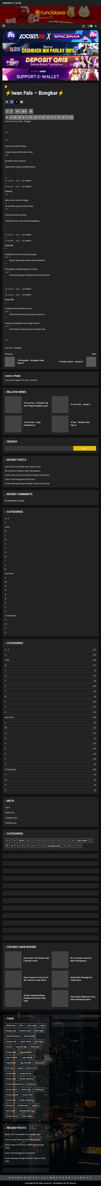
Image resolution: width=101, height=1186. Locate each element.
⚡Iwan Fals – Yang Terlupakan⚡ (13, 424)
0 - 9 (8, 840)
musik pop (39, 1089)
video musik (27, 1116)
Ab (7, 117)
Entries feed (9, 812)
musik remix (27, 1095)
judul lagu (39, 1041)
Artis (21, 1025)
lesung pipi (39, 1063)
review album (12, 1116)
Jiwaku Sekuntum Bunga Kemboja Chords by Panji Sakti (27, 483)
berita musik (25, 1031)
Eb (48, 117)
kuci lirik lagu (21, 1047)
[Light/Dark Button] (89, 26)
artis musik (32, 1025)
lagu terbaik (28, 1057)
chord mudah (29, 1036)
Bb (19, 117)
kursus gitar (11, 1052)
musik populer (12, 1095)
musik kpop (26, 1089)
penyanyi (10, 1105)
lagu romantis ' (12, 1057)
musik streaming (26, 1100)
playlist (35, 1105)
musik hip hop (26, 1073)
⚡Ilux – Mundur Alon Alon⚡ (60, 424)
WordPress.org (10, 823)
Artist (7, 527)
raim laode (10, 1111)
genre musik (25, 1041)
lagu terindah (25, 1063)
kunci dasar (9, 573)
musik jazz (31, 1084)
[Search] (96, 26)
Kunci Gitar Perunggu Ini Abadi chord (20, 479)
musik (19, 1068)
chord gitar (39, 1031)
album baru (11, 1025)
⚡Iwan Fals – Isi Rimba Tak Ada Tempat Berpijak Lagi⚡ (13, 404)
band (43, 1025)
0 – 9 (7, 519)
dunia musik (11, 1041)
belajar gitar (11, 1031)
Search (12, 441)
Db (35, 117)
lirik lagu (9, 1068)
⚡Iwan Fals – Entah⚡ (60, 404)
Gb (63, 117)
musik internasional (14, 1084)
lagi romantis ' (26, 1052)
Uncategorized (10, 616)
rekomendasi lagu (26, 1111)
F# (59, 117)
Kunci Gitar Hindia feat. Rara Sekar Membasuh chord (60, 998)
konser (9, 1047)
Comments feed (11, 818)
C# (31, 117)
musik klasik (11, 1089)
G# (71, 117)
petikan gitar (23, 1105)
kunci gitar (35, 1047)
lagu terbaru (11, 1063)
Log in (7, 807)
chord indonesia (13, 1036)
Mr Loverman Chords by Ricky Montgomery (22, 471)
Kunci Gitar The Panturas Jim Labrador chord (23, 467)
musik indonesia (27, 1079)
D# (43, 117)
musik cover (31, 1068)
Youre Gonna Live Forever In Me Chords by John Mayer (27, 475)
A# (15, 117)
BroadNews (58, 1183)
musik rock (11, 1100)
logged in (18, 380)
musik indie (11, 1079)
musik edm (11, 1073)
